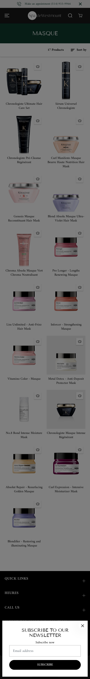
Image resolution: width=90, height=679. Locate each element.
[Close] (83, 626)
